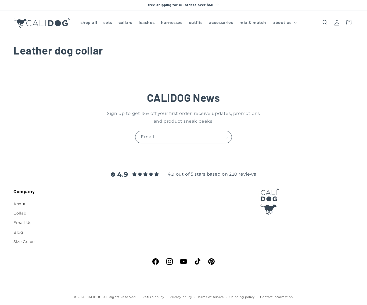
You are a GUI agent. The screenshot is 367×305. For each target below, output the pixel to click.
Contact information (276, 297)
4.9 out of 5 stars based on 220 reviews (212, 174)
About (19, 203)
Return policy (153, 297)
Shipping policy (242, 297)
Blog (18, 232)
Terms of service (210, 297)
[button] (284, 22)
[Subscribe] (226, 137)
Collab (19, 213)
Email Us (22, 222)
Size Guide (24, 241)
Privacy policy (181, 297)
